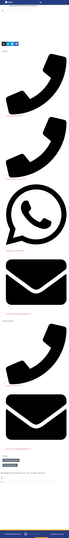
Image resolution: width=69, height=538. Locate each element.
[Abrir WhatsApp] (64, 533)
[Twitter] (12, 44)
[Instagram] (4, 44)
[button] (40, 2)
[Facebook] (16, 44)
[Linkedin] (8, 44)
